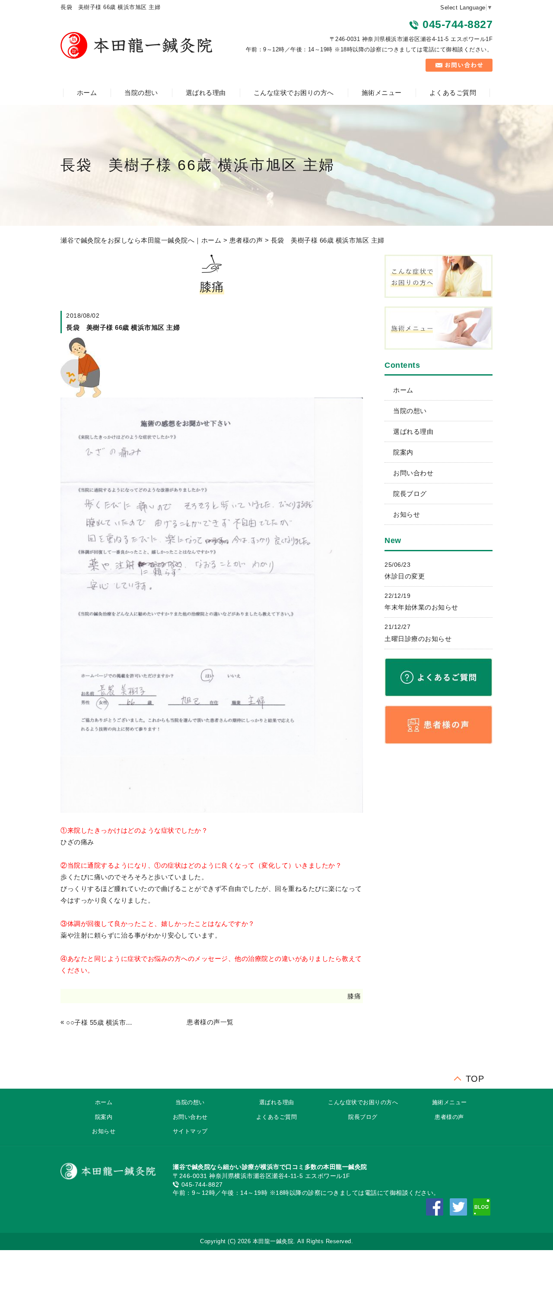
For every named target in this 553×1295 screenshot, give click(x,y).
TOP (475, 1077)
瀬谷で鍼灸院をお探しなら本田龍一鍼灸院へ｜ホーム (140, 240)
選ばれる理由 (206, 92)
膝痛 (354, 996)
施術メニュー (382, 92)
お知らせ (406, 514)
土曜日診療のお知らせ (418, 638)
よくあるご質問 (453, 92)
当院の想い (141, 92)
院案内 (403, 452)
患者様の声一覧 (210, 1022)
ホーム (87, 92)
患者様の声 (246, 240)
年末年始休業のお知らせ (421, 607)
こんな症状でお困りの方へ (294, 92)
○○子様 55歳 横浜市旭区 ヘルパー (101, 1022)
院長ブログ (410, 493)
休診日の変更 (405, 576)
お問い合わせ (413, 473)
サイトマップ (190, 1131)
